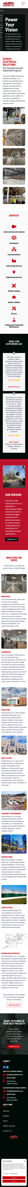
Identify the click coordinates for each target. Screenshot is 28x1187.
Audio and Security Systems (14, 232)
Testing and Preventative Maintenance (14, 326)
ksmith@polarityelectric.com (15, 1091)
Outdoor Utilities (14, 302)
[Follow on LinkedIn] (7, 1067)
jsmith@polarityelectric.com (15, 1074)
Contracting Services (14, 266)
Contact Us (12, 539)
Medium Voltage (14, 291)
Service (14, 313)
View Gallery (14, 1005)
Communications (14, 254)
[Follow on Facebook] (4, 1067)
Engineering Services (14, 277)
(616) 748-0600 (11, 1078)
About (5, 1121)
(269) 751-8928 (11, 1094)
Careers (6, 1116)
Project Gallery (9, 1126)
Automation (14, 243)
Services (6, 1111)
